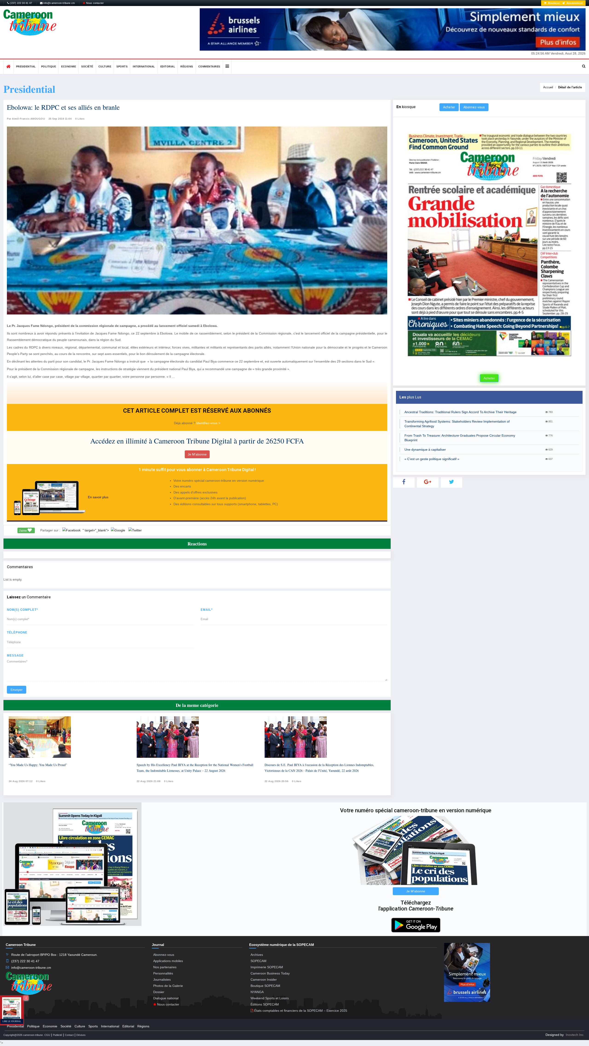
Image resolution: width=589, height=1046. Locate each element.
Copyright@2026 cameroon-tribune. (23, 1035)
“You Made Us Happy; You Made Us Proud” (38, 765)
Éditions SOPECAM (265, 1004)
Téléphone (17, 632)
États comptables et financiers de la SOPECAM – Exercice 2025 (300, 1010)
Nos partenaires (164, 967)
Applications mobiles (168, 961)
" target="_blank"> (96, 530)
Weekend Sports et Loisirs (270, 998)
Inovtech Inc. (575, 1035)
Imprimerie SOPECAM (267, 967)
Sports (121, 66)
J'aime (23, 530)
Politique (48, 66)
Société (87, 66)
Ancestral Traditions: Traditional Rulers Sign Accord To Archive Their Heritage (460, 412)
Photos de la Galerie (168, 986)
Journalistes (162, 979)
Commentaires (209, 66)
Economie (68, 66)
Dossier (158, 992)
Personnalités (163, 973)
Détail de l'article (570, 87)
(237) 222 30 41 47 (20, 3)
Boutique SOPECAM (265, 986)
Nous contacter (94, 3)
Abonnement (574, 3)
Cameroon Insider (264, 979)
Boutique (553, 3)
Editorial (167, 66)
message (15, 655)
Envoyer (17, 690)
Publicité (57, 1035)
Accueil (548, 87)
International (144, 66)
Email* (207, 609)
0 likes (41, 781)
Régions (186, 66)
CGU (47, 1035)
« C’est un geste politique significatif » (431, 459)
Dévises (81, 1035)
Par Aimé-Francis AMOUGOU (26, 118)
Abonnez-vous (474, 107)
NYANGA (257, 992)
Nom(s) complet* (22, 609)
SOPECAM (258, 961)
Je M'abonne (197, 454)
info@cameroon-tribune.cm (59, 3)
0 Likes (80, 118)
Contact (69, 1035)
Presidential (26, 66)
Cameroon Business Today (270, 973)
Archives (257, 955)
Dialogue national (166, 998)
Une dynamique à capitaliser (425, 449)
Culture (104, 66)
